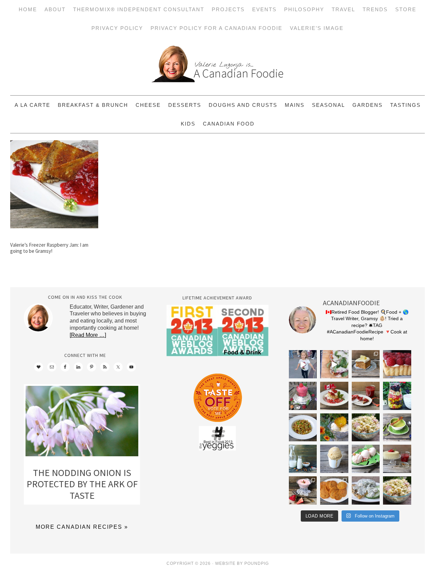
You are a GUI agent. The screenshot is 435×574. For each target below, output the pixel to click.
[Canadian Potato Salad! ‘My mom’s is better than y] (397, 490)
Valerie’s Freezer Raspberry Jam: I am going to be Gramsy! (49, 248)
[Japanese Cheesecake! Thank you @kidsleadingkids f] (397, 459)
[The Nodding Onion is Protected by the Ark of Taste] (81, 423)
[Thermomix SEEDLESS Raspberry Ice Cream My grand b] (303, 396)
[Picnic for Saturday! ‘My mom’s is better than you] (366, 427)
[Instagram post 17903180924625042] (303, 364)
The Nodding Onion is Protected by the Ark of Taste (82, 484)
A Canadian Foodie (217, 66)
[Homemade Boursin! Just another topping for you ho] (366, 490)
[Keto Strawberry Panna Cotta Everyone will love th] (303, 490)
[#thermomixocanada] (334, 396)
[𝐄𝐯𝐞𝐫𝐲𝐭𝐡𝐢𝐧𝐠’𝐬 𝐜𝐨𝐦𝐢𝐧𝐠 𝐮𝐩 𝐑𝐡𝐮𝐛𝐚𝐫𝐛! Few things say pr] (366, 459)
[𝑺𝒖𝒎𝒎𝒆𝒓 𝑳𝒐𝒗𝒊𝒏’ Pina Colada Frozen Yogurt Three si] (334, 427)
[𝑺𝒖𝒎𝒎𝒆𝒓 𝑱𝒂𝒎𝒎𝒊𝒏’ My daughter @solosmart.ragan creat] (366, 396)
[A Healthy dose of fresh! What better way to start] (303, 459)
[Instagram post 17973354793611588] (334, 364)
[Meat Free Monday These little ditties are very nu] (334, 490)
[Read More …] (88, 335)
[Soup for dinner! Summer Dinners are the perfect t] (397, 427)
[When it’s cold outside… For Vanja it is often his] (303, 427)
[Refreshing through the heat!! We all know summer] (397, 396)
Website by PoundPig (242, 563)
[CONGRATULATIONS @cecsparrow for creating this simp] (366, 364)
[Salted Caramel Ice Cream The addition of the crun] (334, 459)
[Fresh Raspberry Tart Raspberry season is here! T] (397, 364)
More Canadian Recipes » (82, 527)
